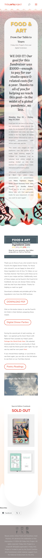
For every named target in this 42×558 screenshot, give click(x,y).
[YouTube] (22, 528)
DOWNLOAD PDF (16, 301)
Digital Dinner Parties (18, 322)
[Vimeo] (27, 528)
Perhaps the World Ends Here (14, 341)
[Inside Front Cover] (21, 473)
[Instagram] (17, 528)
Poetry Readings (15, 366)
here (25, 349)
